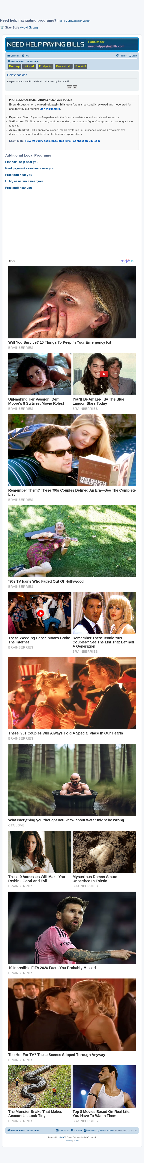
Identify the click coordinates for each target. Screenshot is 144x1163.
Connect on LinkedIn (86, 140)
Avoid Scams (29, 27)
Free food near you (18, 174)
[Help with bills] (72, 44)
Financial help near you (21, 161)
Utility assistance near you (24, 181)
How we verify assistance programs (48, 140)
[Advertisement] (68, 10)
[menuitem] (25, 55)
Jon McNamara (50, 108)
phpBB (62, 1137)
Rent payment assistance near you (30, 168)
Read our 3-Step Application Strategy (73, 21)
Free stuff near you (18, 187)
